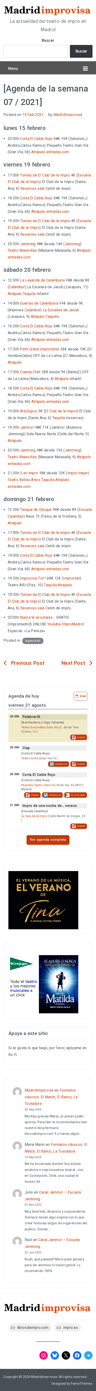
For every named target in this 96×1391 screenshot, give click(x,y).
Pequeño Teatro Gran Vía (38, 785)
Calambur (17, 287)
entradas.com (57, 152)
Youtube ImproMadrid (65, 624)
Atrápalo (38, 152)
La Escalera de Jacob (61, 310)
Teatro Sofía (29, 758)
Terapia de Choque (35, 509)
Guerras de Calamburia (39, 303)
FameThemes (82, 1383)
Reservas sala (32, 188)
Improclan (71, 578)
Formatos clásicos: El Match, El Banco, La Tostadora (51, 1097)
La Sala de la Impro (34, 816)
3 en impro (29, 473)
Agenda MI (33, 640)
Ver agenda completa (48, 840)
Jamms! (27, 427)
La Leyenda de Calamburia (42, 280)
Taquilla (29, 294)
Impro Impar (77, 473)
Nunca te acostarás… (37, 617)
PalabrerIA (31, 717)
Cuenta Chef (30, 372)
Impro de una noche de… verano (49, 806)
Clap (26, 748)
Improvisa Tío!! (33, 578)
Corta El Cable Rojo (36, 138)
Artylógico (28, 411)
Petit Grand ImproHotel (39, 349)
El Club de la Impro (61, 411)
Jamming (27, 244)
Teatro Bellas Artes (24, 480)
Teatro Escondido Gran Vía (39, 727)
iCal (83, 696)
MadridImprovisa (67, 114)
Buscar (48, 40)
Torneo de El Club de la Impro (45, 175)
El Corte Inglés (78, 795)
